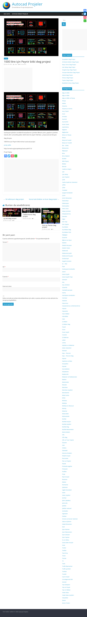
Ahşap (64, 101)
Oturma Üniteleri (67, 453)
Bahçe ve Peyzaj (66, 135)
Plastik (64, 463)
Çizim (63, 195)
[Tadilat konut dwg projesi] (31, 209)
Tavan (64, 556)
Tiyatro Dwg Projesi (67, 80)
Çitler (63, 187)
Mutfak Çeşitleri (66, 424)
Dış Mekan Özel (66, 232)
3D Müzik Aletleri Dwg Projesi (70, 62)
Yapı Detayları (66, 584)
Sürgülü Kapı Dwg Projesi (69, 70)
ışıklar (64, 340)
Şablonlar (65, 487)
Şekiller (64, 506)
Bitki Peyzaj (65, 161)
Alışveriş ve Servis (67, 108)
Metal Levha (65, 395)
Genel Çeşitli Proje (67, 277)
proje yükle (7, 145)
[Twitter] (85, 14)
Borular (64, 166)
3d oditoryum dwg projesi (13, 199)
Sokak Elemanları (67, 524)
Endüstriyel (65, 258)
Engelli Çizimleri (66, 261)
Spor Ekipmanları (67, 532)
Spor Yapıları (65, 537)
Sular (63, 545)
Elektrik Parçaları (67, 245)
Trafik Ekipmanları (67, 566)
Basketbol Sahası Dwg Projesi (70, 83)
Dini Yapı (64, 222)
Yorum (5, 242)
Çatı (63, 172)
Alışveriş (64, 106)
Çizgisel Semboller (67, 193)
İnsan (63, 329)
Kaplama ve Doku (67, 361)
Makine (64, 379)
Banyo (64, 137)
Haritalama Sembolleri (68, 295)
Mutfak (64, 419)
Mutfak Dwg (65, 427)
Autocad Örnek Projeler (20, 14)
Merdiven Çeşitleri (67, 390)
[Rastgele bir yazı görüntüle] (82, 14)
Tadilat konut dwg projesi (29, 215)
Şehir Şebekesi (66, 500)
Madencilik (65, 374)
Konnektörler (66, 369)
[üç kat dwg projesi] (12, 209)
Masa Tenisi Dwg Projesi (69, 64)
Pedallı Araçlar (66, 456)
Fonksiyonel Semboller (68, 269)
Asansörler (65, 122)
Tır (63, 561)
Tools (63, 563)
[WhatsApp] (85, 20)
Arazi (63, 114)
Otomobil (64, 450)
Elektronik (65, 250)
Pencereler (65, 458)
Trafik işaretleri (66, 569)
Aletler (64, 103)
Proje (6, 58)
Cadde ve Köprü (66, 169)
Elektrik (64, 243)
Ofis (63, 435)
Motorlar (64, 411)
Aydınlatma (65, 127)
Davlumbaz (65, 200)
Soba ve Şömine (66, 521)
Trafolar (64, 571)
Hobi (63, 319)
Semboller (65, 511)
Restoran (64, 479)
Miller (64, 398)
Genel (64, 271)
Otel (63, 445)
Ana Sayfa (7, 14)
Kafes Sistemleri (66, 348)
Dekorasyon (65, 203)
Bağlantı (64, 129)
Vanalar (64, 582)
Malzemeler (65, 382)
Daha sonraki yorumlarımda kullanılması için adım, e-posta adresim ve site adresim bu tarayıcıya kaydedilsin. (30, 299)
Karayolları (65, 364)
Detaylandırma (66, 214)
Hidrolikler (65, 316)
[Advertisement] (18, 79)
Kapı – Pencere (66, 353)
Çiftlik (63, 185)
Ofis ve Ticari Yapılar (68, 440)
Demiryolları (65, 206)
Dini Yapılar (65, 224)
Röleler (64, 482)
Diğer (63, 219)
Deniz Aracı (65, 208)
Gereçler (64, 279)
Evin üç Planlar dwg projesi (49, 226)
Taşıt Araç (65, 553)
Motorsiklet (65, 414)
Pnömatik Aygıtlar (67, 466)
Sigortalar (65, 513)
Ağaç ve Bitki (65, 95)
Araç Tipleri (65, 111)
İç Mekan (64, 321)
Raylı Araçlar (65, 477)
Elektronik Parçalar (67, 256)
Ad (4, 267)
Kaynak (64, 366)
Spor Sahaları (66, 534)
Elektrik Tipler (66, 248)
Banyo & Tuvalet (66, 140)
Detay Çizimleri (66, 211)
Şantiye (64, 498)
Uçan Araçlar (65, 577)
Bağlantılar (65, 132)
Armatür (64, 116)
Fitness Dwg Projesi (67, 78)
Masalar (64, 385)
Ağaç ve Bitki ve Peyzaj (68, 98)
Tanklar (64, 550)
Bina (63, 153)
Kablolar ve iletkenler (68, 345)
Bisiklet (64, 158)
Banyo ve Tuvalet (67, 143)
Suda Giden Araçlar (67, 542)
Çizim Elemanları (67, 198)
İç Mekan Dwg (66, 324)
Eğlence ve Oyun (67, 240)
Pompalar (65, 469)
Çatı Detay (65, 174)
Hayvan (64, 308)
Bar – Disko (65, 145)
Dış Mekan (65, 227)
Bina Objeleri (66, 156)
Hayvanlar (65, 311)
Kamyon (64, 350)
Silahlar (64, 516)
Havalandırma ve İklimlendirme (71, 306)
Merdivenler (65, 392)
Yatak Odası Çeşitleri (68, 595)
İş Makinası (65, 337)
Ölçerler (64, 442)
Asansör (64, 119)
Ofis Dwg (64, 437)
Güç (63, 282)
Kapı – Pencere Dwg (67, 356)
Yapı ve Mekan (66, 590)
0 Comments (23, 64)
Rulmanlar (65, 485)
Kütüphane (65, 371)
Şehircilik (64, 503)
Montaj (64, 408)
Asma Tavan (65, 124)
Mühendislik (65, 416)
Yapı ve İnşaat (66, 587)
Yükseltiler (65, 598)
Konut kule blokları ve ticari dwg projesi (44, 199)
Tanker (64, 548)
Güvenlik (64, 287)
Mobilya (64, 403)
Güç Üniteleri (66, 285)
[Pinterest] (85, 17)
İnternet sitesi (7, 286)
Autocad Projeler (27, 4)
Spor (63, 527)
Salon (63, 492)
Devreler (64, 216)
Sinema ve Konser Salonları (70, 519)
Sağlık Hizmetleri (67, 490)
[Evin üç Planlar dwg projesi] (50, 209)
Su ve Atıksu (65, 540)
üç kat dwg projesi (9, 218)
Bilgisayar (65, 151)
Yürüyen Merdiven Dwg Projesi (71, 72)
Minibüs (64, 400)
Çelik (63, 179)
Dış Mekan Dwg (66, 229)
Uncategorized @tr (67, 579)
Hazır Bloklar (65, 314)
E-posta (6, 276)
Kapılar (64, 358)
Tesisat (64, 558)
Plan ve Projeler (66, 461)
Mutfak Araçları (66, 421)
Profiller (64, 471)
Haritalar (64, 298)
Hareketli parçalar (67, 290)
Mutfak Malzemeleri (68, 429)
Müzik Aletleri (66, 432)
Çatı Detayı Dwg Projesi (68, 67)
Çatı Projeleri (65, 177)
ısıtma (64, 342)
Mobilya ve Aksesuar (68, 406)
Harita (64, 293)
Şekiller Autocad (66, 508)
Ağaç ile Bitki (65, 93)
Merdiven (65, 387)
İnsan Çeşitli (65, 332)
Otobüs (64, 448)
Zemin (64, 600)
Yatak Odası (65, 592)
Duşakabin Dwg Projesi (68, 59)
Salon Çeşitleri (66, 495)
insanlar (64, 335)
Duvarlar (64, 237)
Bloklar (64, 164)
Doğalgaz (64, 235)
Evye (63, 266)
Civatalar (64, 190)
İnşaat (64, 327)
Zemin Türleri (66, 603)
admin (16, 64)
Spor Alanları (66, 529)
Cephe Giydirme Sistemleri (69, 182)
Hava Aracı (65, 303)
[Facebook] (85, 10)
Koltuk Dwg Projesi (67, 75)
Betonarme (65, 148)
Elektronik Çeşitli (67, 253)
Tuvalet (64, 574)
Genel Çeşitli (65, 274)
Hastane (64, 300)
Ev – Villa (64, 264)
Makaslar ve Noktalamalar (69, 377)
